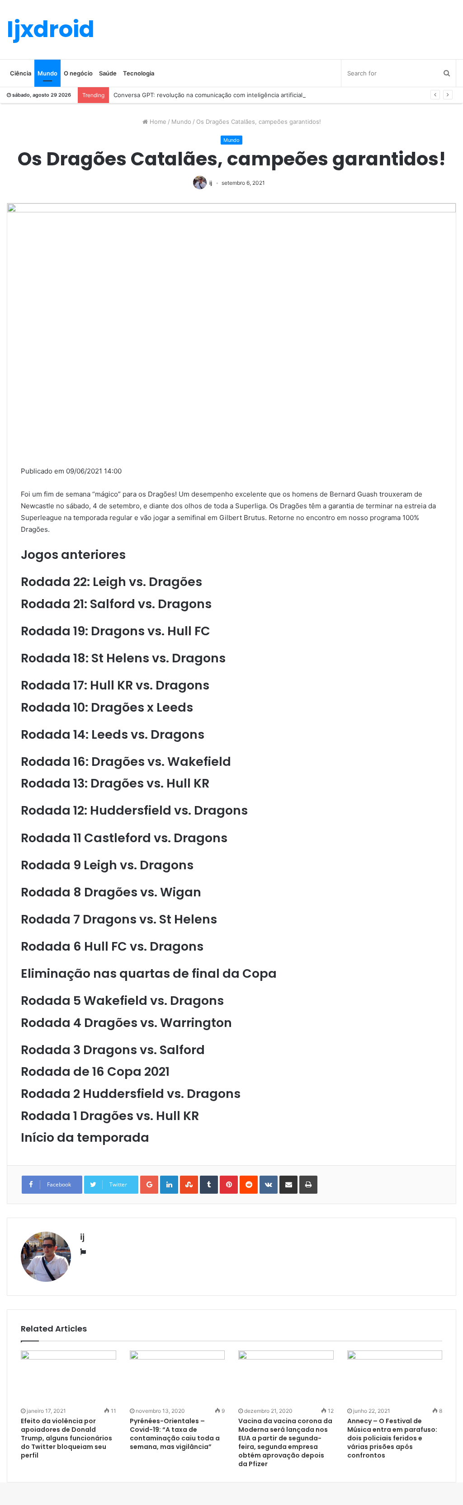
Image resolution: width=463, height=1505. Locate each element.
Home (157, 121)
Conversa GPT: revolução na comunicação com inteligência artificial (207, 94)
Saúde (108, 73)
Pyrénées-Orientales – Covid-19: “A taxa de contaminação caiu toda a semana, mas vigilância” (175, 1433)
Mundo (47, 73)
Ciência (20, 73)
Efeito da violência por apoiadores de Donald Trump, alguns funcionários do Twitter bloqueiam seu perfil (66, 1438)
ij (210, 182)
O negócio (78, 73)
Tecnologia (138, 73)
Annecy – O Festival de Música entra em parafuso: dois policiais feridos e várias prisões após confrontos (392, 1438)
